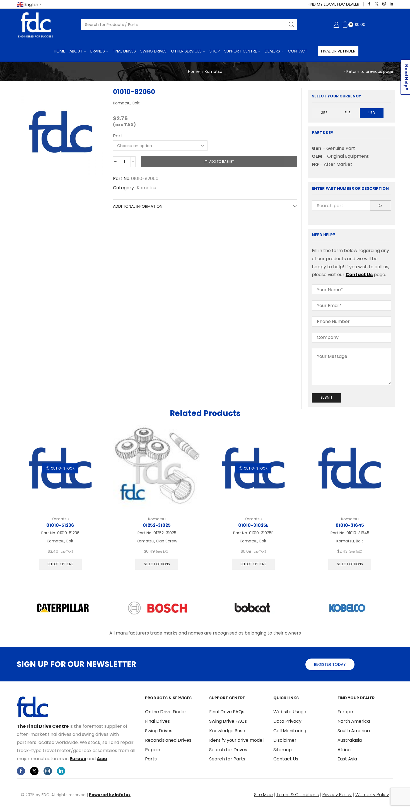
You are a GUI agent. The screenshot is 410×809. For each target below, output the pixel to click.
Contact (297, 51)
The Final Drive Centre (43, 726)
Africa (344, 749)
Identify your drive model (236, 740)
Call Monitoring (289, 730)
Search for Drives (228, 749)
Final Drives (124, 51)
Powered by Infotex (110, 795)
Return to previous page (369, 71)
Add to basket (221, 161)
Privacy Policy (337, 794)
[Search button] (291, 24)
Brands (97, 51)
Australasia (349, 740)
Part (117, 136)
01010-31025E (253, 525)
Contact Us (359, 274)
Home (59, 51)
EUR (348, 113)
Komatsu (213, 71)
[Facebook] (369, 4)
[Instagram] (384, 4)
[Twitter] (376, 4)
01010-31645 (350, 525)
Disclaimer (284, 740)
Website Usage (289, 712)
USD (371, 113)
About (76, 51)
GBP (324, 113)
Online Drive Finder (165, 712)
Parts (151, 759)
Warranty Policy (372, 794)
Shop (214, 51)
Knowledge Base (227, 730)
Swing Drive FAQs (228, 721)
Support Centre (240, 51)
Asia (102, 758)
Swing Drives (153, 51)
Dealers (272, 51)
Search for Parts (227, 759)
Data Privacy (287, 721)
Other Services (186, 51)
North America (353, 721)
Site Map (263, 794)
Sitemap (282, 749)
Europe (78, 758)
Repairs (153, 749)
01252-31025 (157, 525)
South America (353, 730)
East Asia (347, 759)
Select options (60, 564)
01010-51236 (60, 525)
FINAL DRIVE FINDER (338, 51)
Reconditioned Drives (168, 740)
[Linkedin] (391, 4)
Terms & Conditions (297, 794)
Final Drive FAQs (226, 712)
